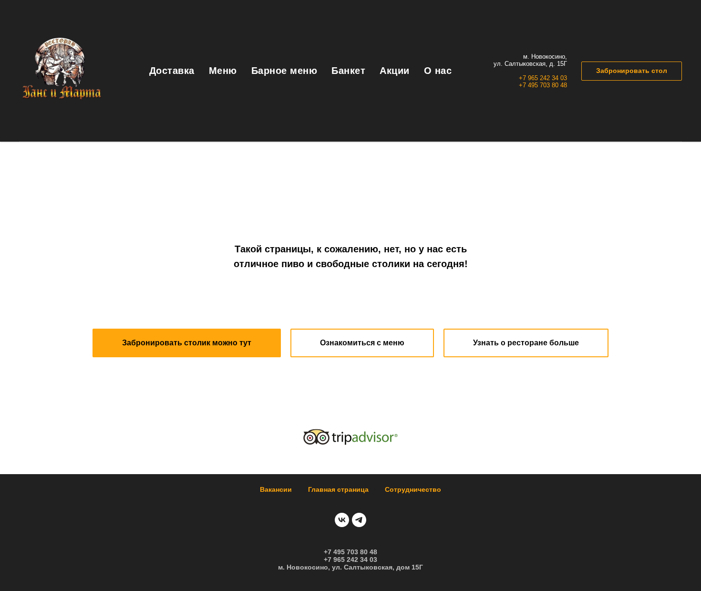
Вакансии (276, 489)
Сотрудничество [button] (413, 489)
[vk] (342, 520)
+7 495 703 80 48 (543, 85)
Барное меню (284, 70)
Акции (395, 70)
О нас (438, 70)
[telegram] (359, 520)
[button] (631, 71)
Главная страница (338, 489)
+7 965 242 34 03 (543, 78)
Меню (223, 70)
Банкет (348, 70)
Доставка (172, 70)
